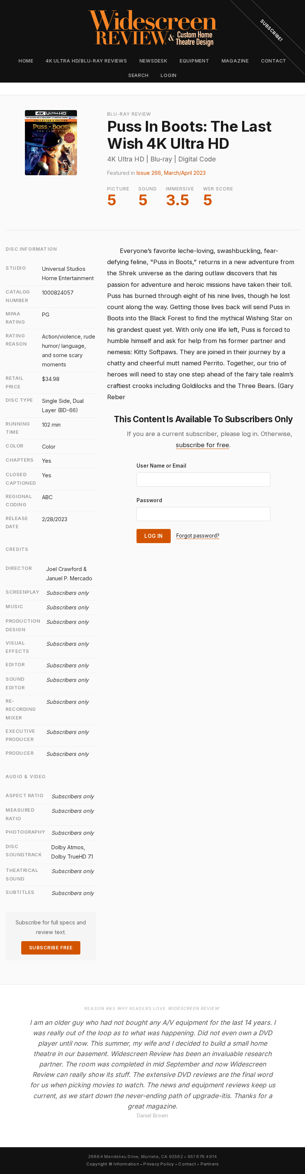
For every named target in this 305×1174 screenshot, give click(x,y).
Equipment (194, 61)
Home (26, 61)
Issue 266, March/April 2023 (171, 173)
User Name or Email (161, 466)
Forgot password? (197, 536)
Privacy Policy (158, 1164)
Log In (153, 536)
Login (169, 75)
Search (138, 75)
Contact (187, 1164)
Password (149, 500)
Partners (209, 1164)
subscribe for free (202, 445)
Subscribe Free (51, 947)
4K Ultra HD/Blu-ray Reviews (86, 61)
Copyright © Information (112, 1164)
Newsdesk (153, 61)
